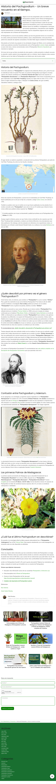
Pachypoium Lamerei (5, 776)
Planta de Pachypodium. (23, 573)
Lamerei (42, 45)
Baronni (40, 47)
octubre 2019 (4, 750)
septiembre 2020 (5, 736)
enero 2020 (3, 746)
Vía (37, 457)
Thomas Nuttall (22, 311)
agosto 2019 (4, 753)
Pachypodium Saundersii (6, 773)
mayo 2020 (3, 739)
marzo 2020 (3, 743)
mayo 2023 (3, 731)
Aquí (19, 402)
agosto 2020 (4, 738)
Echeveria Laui (4, 761)
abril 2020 (3, 741)
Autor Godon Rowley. (7, 591)
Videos (2, 778)
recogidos (3, 482)
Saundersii (46, 47)
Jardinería (3, 763)
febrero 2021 (4, 733)
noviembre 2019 (4, 748)
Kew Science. (4, 587)
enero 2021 (3, 734)
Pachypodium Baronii (5, 766)
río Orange (14, 400)
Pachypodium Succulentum (7, 775)
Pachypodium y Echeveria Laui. (41, 570)
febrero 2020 (4, 744)
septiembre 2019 (5, 751)
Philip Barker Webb (22, 313)
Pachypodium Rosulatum (6, 770)
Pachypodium (4, 764)
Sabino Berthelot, (41, 313)
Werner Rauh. (20, 542)
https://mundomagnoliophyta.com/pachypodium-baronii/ (19, 578)
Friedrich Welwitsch (35, 467)
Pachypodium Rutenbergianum (7, 771)
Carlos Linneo (40, 200)
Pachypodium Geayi (5, 768)
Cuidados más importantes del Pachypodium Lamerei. (18, 581)
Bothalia (48, 225)
